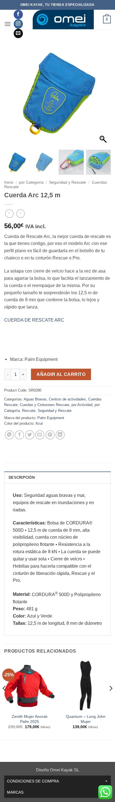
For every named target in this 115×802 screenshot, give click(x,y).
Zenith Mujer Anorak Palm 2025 (29, 719)
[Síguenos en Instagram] (18, 24)
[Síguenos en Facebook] (18, 14)
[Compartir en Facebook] (19, 434)
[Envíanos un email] (18, 33)
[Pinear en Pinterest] (50, 434)
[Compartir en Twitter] (29, 434)
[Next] (110, 699)
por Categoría (31, 182)
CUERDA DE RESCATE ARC (34, 319)
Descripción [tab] (22, 477)
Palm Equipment (50, 418)
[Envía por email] (39, 434)
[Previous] (4, 699)
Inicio (8, 182)
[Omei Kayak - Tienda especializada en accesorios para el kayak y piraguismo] (63, 19)
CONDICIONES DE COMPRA (33, 781)
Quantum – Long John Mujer (86, 719)
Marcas (15, 792)
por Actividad (81, 405)
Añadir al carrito (61, 374)
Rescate (28, 411)
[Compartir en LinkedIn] (60, 434)
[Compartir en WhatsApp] (9, 434)
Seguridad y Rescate (67, 182)
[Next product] (9, 213)
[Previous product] (20, 213)
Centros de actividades (67, 399)
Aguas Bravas (35, 399)
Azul (39, 423)
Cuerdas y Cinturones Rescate (44, 405)
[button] (7, 24)
